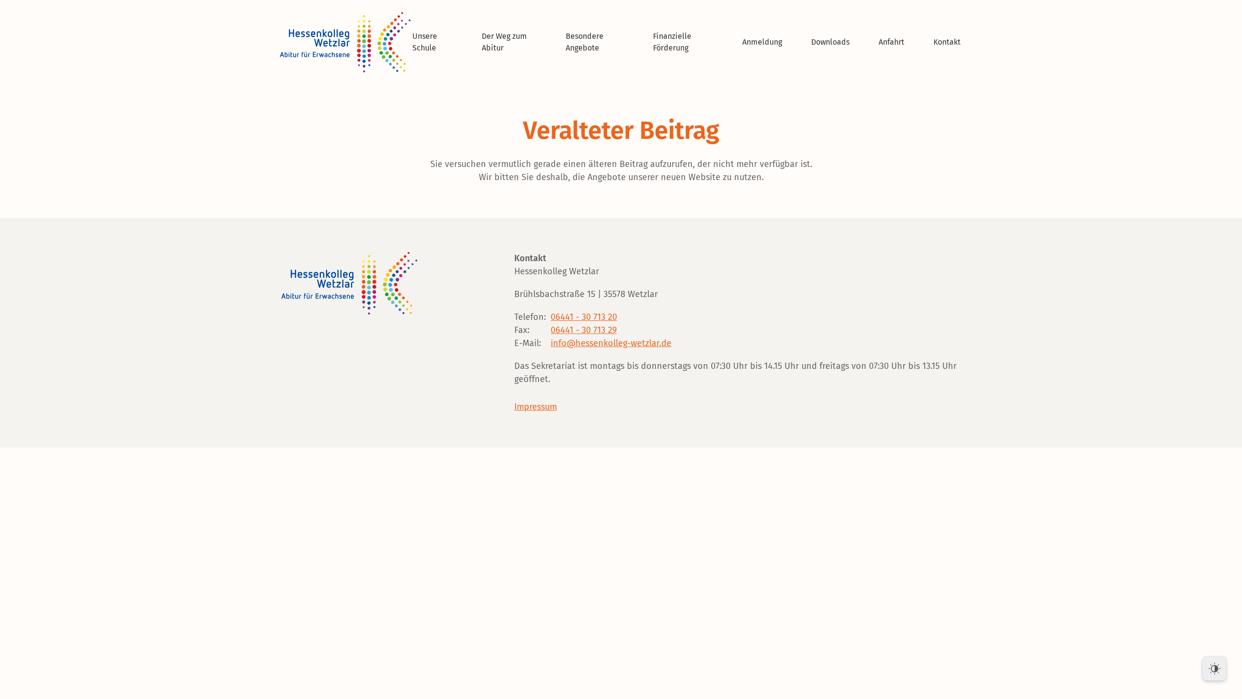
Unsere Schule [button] (424, 42)
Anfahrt (891, 42)
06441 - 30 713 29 (584, 330)
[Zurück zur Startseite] (346, 42)
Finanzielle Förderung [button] (672, 42)
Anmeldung (762, 42)
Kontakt (947, 42)
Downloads (830, 42)
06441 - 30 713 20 (584, 317)
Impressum (535, 406)
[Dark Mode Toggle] (1214, 668)
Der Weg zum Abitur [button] (504, 42)
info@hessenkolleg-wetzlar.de (611, 343)
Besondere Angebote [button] (585, 42)
